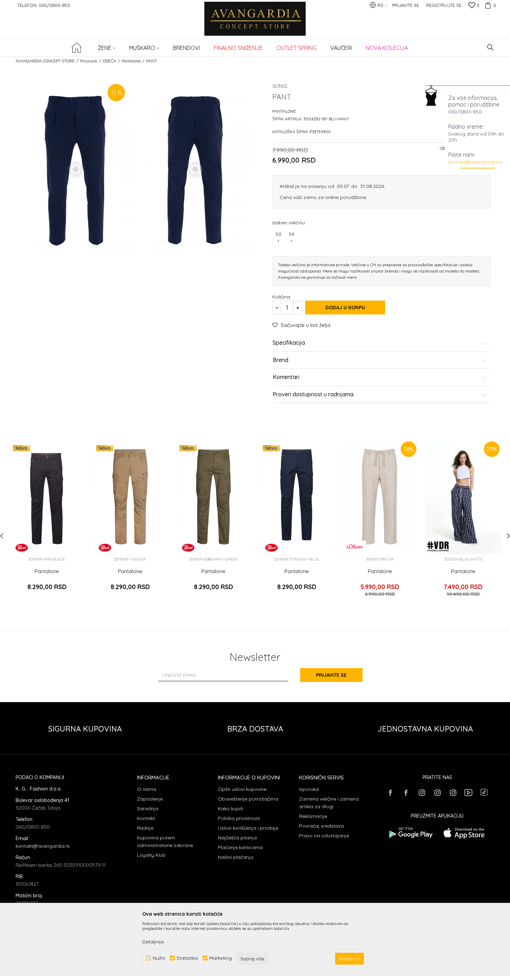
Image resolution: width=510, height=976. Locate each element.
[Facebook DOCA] (406, 792)
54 (291, 238)
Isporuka (309, 789)
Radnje (145, 828)
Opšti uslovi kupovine (242, 789)
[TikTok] (484, 792)
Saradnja (147, 808)
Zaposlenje (150, 799)
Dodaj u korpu (345, 307)
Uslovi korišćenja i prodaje (248, 828)
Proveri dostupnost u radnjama (313, 394)
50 (278, 238)
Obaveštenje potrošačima (248, 799)
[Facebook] (390, 792)
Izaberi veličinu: (289, 222)
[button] (490, 47)
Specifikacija (289, 343)
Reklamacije (313, 816)
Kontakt (146, 818)
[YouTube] (468, 792)
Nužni (159, 958)
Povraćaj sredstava (321, 826)
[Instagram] (421, 792)
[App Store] (464, 833)
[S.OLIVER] (354, 546)
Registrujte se (443, 5)
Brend (280, 360)
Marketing (220, 958)
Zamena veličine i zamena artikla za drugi (329, 803)
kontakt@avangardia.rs (475, 162)
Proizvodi (88, 60)
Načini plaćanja (235, 857)
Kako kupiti (230, 808)
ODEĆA (109, 60)
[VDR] (438, 546)
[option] (46, 521)
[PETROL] (21, 547)
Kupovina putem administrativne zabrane (165, 841)
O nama (146, 789)
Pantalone (131, 60)
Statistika (187, 958)
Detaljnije (153, 942)
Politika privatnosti (239, 818)
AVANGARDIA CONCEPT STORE (45, 60)
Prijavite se (331, 675)
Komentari (286, 377)
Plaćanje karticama (240, 847)
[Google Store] (410, 833)
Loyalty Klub (151, 855)
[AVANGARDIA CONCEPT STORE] (255, 23)
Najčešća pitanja (237, 838)
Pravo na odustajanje (324, 835)
